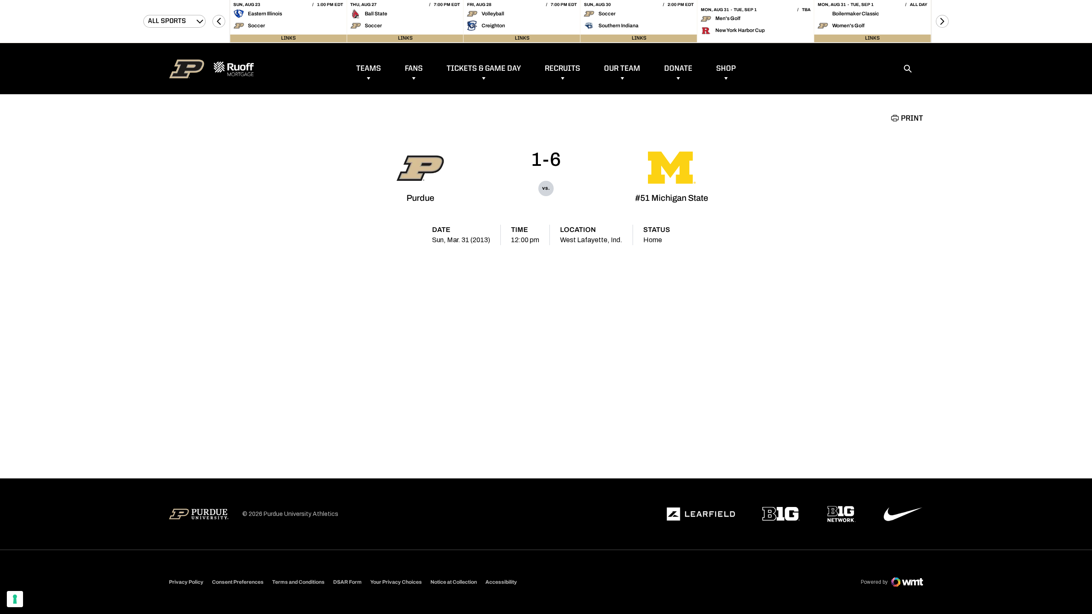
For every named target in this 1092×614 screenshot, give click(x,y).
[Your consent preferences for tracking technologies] (15, 599)
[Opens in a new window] (701, 514)
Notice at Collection (453, 582)
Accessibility (501, 582)
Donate (678, 68)
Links (288, 38)
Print (912, 118)
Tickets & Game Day (484, 68)
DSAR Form (347, 582)
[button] (218, 21)
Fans (414, 68)
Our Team (622, 68)
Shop (726, 68)
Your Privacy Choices (396, 582)
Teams (368, 68)
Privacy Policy (186, 582)
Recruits (562, 68)
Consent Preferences (238, 582)
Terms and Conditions (298, 582)
